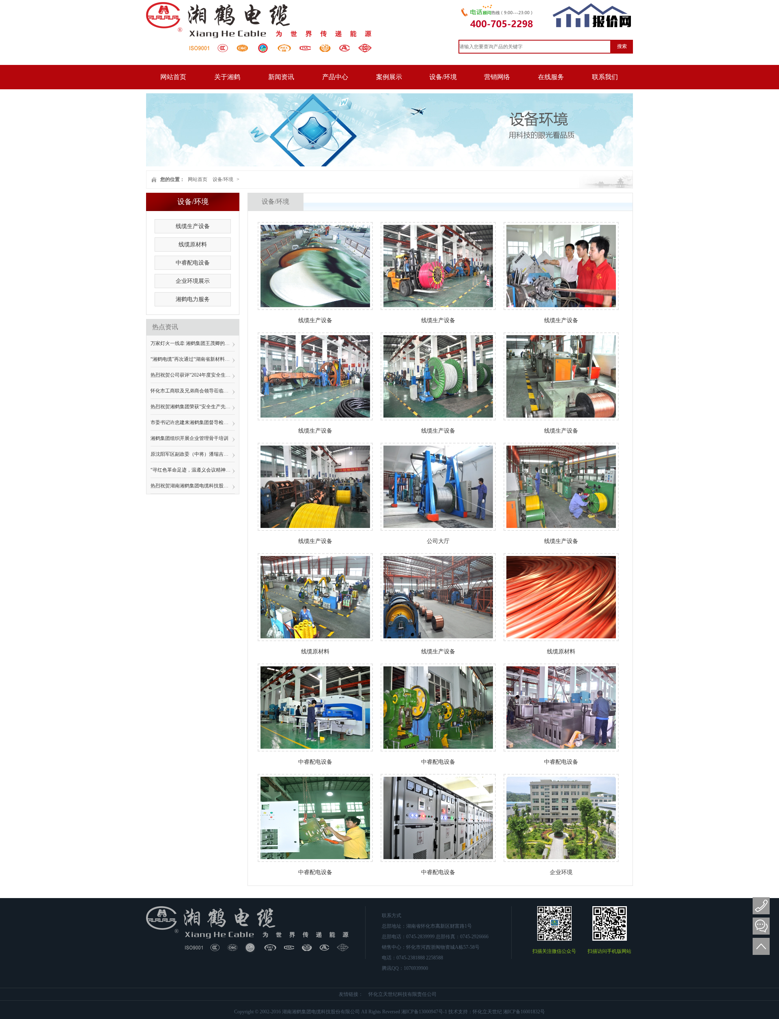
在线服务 (551, 76)
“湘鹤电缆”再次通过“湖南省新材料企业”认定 (193, 359)
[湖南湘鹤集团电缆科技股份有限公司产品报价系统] (592, 26)
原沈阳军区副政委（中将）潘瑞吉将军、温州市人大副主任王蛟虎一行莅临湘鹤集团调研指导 (193, 454)
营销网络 (497, 76)
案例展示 (389, 76)
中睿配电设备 (193, 263)
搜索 (622, 46)
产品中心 (335, 76)
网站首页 (173, 76)
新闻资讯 (281, 76)
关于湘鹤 (227, 76)
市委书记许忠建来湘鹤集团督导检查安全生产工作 (193, 422)
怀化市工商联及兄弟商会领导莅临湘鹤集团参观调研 (193, 391)
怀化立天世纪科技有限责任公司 (402, 994)
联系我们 (605, 76)
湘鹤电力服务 (193, 299)
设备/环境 (443, 76)
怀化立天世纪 (487, 1012)
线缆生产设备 (193, 226)
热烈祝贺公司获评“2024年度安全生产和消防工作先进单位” (193, 375)
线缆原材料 (193, 244)
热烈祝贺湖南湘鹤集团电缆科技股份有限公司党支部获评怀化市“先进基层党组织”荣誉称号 (193, 486)
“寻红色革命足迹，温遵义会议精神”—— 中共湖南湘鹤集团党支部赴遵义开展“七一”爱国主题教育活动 (193, 470)
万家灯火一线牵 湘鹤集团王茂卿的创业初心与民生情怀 (193, 343)
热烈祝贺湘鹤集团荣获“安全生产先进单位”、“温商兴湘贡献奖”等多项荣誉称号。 (193, 406)
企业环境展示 (193, 281)
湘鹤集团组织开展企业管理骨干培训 (189, 438)
